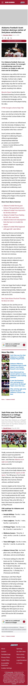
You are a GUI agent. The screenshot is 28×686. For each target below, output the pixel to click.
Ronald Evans (7, 428)
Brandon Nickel (7, 35)
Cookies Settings (6, 668)
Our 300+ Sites (21, 651)
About (3, 649)
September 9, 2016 (7, 147)
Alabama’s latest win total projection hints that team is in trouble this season (14, 222)
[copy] (11, 38)
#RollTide (15, 140)
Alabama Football (10, 399)
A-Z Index (19, 663)
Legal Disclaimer (21, 660)
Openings (19, 649)
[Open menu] (2, 2)
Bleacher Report (6, 92)
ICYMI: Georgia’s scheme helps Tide (13, 108)
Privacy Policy (5, 657)
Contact (3, 651)
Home (3, 399)
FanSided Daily (5, 654)
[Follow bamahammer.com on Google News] (24, 345)
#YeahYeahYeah (7, 140)
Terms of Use (20, 657)
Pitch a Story (20, 654)
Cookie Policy (5, 660)
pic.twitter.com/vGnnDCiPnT (10, 143)
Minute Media (10, 672)
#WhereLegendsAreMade (10, 138)
